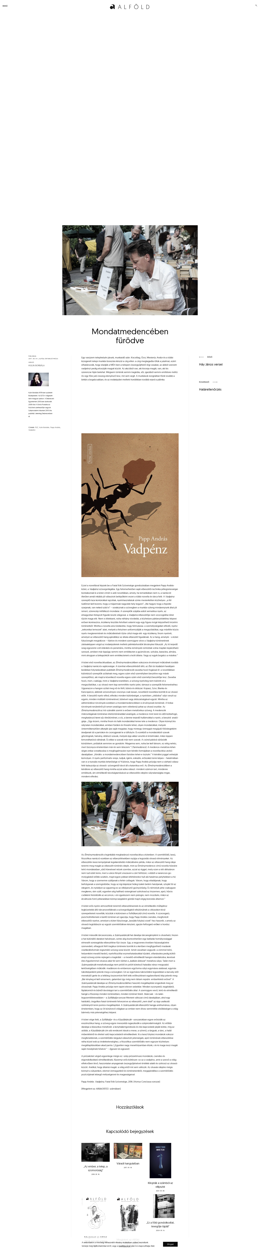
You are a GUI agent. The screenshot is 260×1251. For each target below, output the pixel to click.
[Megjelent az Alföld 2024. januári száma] (95, 1213)
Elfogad (170, 1244)
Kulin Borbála (36, 365)
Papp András (55, 427)
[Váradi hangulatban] (128, 1151)
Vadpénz (31, 430)
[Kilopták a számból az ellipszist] (160, 1160)
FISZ (36, 427)
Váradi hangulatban (128, 1163)
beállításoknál (125, 1246)
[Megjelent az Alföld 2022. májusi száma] (128, 1214)
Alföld (41, 359)
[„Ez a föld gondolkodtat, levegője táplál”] (160, 1206)
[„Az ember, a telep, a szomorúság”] (95, 1152)
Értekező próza (51, 359)
